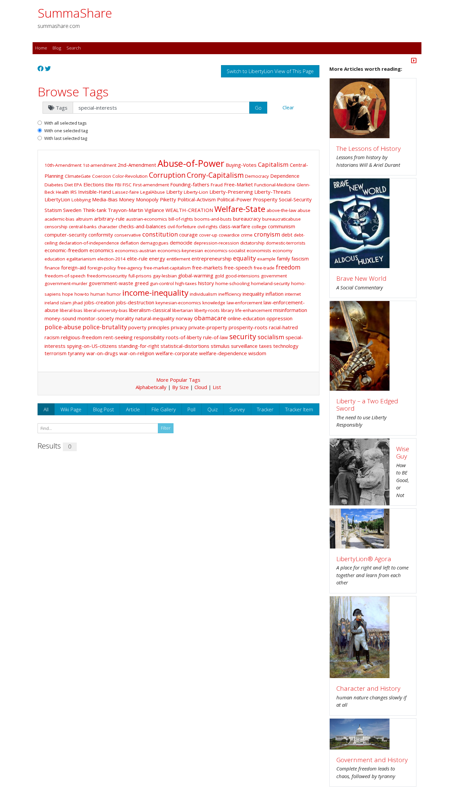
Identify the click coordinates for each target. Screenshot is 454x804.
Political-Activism (196, 199)
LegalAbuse (152, 192)
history (206, 283)
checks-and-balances (142, 226)
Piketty (168, 199)
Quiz (212, 409)
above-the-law (281, 210)
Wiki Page (70, 409)
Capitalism (273, 164)
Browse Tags (73, 91)
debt (287, 234)
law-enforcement (244, 303)
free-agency (129, 268)
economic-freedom (66, 250)
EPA (78, 185)
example (266, 259)
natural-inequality (154, 318)
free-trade (264, 268)
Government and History (372, 759)
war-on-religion (136, 353)
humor (114, 294)
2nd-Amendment (137, 164)
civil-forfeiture (182, 227)
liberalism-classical (150, 310)
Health (62, 192)
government (274, 276)
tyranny (76, 353)
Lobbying (81, 200)
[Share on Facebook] (41, 68)
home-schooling (232, 283)
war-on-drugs (102, 353)
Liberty (174, 191)
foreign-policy (101, 268)
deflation (129, 243)
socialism (271, 337)
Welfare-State (239, 208)
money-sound (60, 318)
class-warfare (234, 226)
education (55, 259)
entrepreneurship (211, 258)
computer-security (66, 234)
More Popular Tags (178, 379)
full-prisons (140, 276)
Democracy (257, 176)
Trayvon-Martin (125, 210)
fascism (300, 258)
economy (282, 250)
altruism (84, 219)
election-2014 (111, 259)
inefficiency (229, 294)
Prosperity (265, 199)
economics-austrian (135, 250)
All (46, 409)
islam (65, 303)
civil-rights (207, 227)
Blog (57, 48)
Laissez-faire (125, 192)
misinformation (290, 310)
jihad (78, 303)
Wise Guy (402, 452)
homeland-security (270, 283)
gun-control (162, 283)
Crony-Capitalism (215, 175)
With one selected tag (66, 131)
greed (142, 283)
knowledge (213, 303)
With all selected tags (65, 123)
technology (285, 346)
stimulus (220, 346)
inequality (253, 293)
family (283, 258)
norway (184, 318)
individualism (203, 294)
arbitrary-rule (109, 218)
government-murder (66, 283)
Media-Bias (105, 199)
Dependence (284, 175)
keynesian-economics (178, 303)
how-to (81, 294)
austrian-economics (146, 219)
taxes (265, 346)
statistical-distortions (185, 346)
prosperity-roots (248, 327)
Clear (288, 107)
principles (159, 327)
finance (52, 268)
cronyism (267, 234)
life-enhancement (253, 310)
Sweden (72, 210)
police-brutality (104, 327)
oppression (279, 318)
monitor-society (95, 318)
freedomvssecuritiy (107, 276)
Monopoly (147, 199)
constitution (160, 234)
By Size (180, 387)
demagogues (154, 243)
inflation (275, 293)
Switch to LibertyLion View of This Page (270, 71)
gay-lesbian (165, 276)
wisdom (257, 353)
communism (281, 226)
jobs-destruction (135, 302)
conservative (127, 235)
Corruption (167, 175)
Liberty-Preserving (231, 191)
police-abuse (63, 327)
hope (67, 294)
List (217, 387)
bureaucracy (247, 218)
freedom (288, 267)
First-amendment (151, 185)
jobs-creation (99, 302)
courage (188, 234)
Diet (68, 185)
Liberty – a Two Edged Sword (367, 405)
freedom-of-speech (65, 276)
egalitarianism (81, 259)
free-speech (238, 267)
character (107, 227)
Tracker (265, 409)
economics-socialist (224, 250)
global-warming (195, 275)
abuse (303, 210)
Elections (93, 184)
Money (127, 199)
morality (124, 318)
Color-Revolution (130, 176)
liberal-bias (71, 310)
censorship (56, 227)
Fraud (217, 185)
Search (73, 48)
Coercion (101, 176)
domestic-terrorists (285, 243)
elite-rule (137, 258)
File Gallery (164, 409)
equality (244, 258)
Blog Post (103, 409)
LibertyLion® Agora (363, 558)
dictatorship (252, 243)
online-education (246, 318)
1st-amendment (99, 165)
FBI (118, 185)
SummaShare (75, 12)
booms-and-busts (213, 219)
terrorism (55, 353)
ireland (52, 303)
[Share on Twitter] (48, 68)
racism (52, 337)
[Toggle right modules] (413, 61)
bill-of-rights (181, 219)
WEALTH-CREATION (189, 210)
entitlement (178, 259)
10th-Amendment (63, 165)
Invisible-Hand (94, 191)
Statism (53, 210)
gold (219, 276)
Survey (237, 409)
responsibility (149, 337)
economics (101, 250)
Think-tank (94, 210)
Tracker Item (299, 409)
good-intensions (242, 276)
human (97, 294)
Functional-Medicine (274, 185)
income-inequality (155, 292)
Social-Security (295, 199)
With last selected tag (65, 138)
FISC (127, 185)
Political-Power (234, 199)
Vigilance (154, 210)
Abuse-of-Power (191, 163)
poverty (137, 327)
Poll (191, 409)
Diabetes (54, 185)
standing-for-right (138, 346)
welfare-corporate (177, 353)
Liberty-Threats (272, 191)
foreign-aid (73, 267)
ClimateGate (78, 176)
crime (247, 235)
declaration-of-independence (89, 243)
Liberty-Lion (196, 192)
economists (259, 250)
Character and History (368, 688)
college (259, 227)
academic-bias (59, 219)
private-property (207, 327)
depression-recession (216, 243)
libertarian (182, 310)
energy (157, 258)
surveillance (244, 346)
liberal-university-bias (106, 310)
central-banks (83, 227)
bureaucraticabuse (281, 219)
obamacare (210, 318)
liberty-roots (207, 310)
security (242, 336)
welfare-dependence (223, 353)
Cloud (200, 387)
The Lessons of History (368, 148)
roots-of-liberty (184, 337)
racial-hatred (283, 327)
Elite (109, 185)
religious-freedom (81, 337)
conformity (100, 234)
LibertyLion (57, 199)
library (227, 310)
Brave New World (361, 278)
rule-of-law (215, 337)
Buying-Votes (241, 164)
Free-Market (238, 184)
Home (41, 48)
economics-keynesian (180, 250)
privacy (179, 327)
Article (133, 409)
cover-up (208, 235)
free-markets (207, 267)
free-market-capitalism (167, 268)
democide (181, 242)
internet (293, 294)
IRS (73, 192)
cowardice (229, 235)
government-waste (111, 283)
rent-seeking (118, 337)
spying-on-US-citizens (92, 346)
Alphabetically (151, 387)
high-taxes (186, 283)
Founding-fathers (189, 184)
